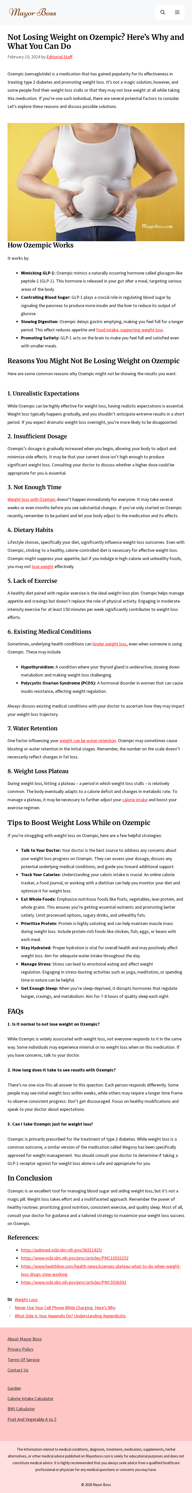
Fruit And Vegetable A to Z (32, 1419)
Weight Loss (26, 1299)
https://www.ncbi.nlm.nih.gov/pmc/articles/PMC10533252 (74, 1258)
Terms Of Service (24, 1360)
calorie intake (135, 799)
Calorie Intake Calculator (31, 1398)
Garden (14, 1388)
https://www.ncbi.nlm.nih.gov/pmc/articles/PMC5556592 (73, 1282)
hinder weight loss (109, 644)
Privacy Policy (20, 1349)
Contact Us (18, 1370)
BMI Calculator (21, 1409)
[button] (163, 12)
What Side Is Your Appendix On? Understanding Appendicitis (70, 1316)
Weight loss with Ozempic (32, 499)
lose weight (43, 566)
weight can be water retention (88, 740)
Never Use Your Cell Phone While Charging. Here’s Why (65, 1307)
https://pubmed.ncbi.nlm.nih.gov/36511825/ (61, 1250)
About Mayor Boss (25, 1339)
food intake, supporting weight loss (129, 330)
